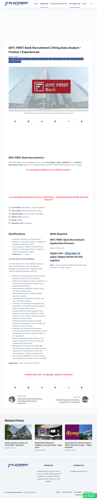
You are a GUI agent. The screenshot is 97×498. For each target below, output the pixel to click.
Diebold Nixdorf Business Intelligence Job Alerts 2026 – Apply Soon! (48, 445)
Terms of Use (88, 492)
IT (50, 59)
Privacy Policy (67, 492)
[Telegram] (68, 121)
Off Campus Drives (77, 59)
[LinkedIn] (55, 121)
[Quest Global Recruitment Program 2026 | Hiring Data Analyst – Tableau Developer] (78, 432)
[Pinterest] (41, 121)
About (58, 492)
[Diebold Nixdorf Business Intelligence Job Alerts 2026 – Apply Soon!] (48, 432)
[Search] (91, 4)
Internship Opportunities (59, 3)
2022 (10, 59)
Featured (35, 59)
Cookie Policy (79, 495)
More (84, 3)
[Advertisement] (48, 21)
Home (36, 3)
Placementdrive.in (43, 471)
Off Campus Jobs (74, 3)
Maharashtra (57, 59)
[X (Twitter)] (28, 121)
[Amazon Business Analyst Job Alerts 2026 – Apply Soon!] (18, 432)
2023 (15, 59)
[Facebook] (15, 121)
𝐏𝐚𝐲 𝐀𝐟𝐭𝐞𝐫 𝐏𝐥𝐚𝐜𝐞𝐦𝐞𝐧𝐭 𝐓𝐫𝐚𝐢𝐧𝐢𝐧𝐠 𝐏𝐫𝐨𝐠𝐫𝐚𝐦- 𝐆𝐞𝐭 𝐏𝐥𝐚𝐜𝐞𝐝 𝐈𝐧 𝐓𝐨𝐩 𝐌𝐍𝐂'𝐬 (48, 170)
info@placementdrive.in (78, 471)
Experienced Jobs (24, 59)
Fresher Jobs (44, 3)
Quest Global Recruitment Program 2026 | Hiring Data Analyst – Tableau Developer (78, 445)
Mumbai (66, 59)
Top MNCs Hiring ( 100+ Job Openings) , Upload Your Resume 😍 (48, 375)
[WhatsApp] (81, 121)
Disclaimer (77, 492)
